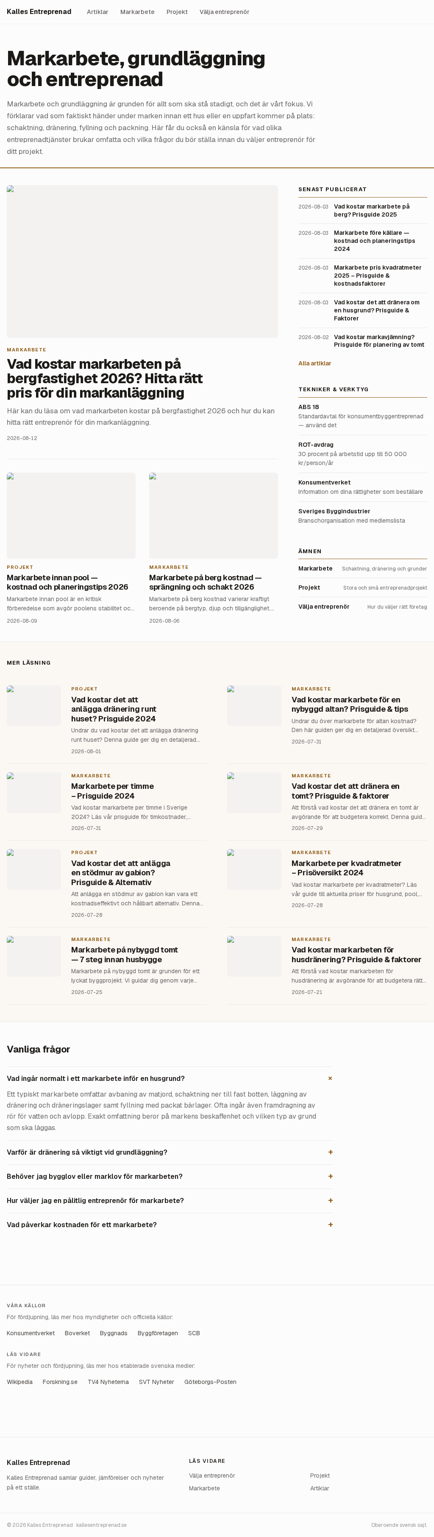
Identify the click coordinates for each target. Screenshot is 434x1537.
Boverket (77, 1333)
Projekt (177, 12)
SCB (194, 1333)
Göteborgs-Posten (210, 1382)
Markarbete (137, 12)
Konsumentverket (31, 1333)
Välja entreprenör (225, 12)
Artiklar (97, 12)
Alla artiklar (314, 363)
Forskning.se (60, 1382)
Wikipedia (20, 1382)
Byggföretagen (158, 1333)
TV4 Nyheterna (108, 1382)
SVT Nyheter (156, 1382)
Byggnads (114, 1333)
